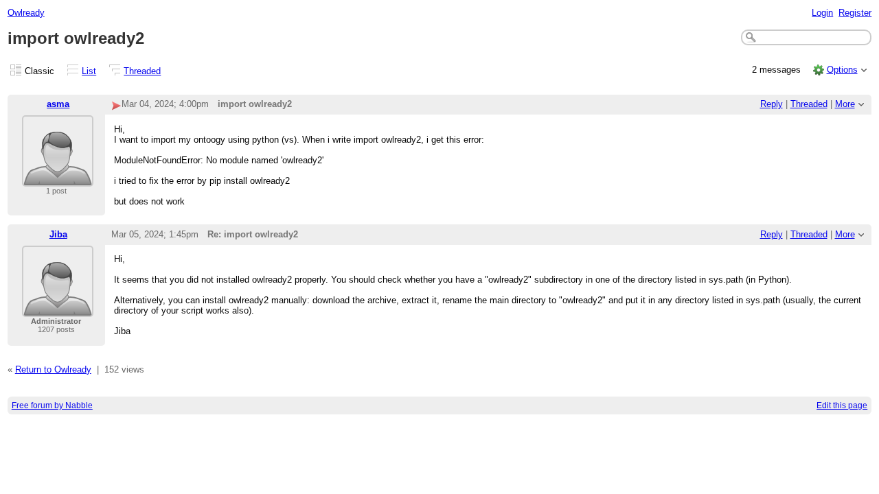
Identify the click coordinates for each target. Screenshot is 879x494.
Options (842, 69)
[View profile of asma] (57, 178)
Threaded (142, 71)
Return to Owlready (53, 369)
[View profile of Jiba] (57, 308)
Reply (771, 104)
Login (822, 13)
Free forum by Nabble (52, 405)
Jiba (58, 234)
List (89, 71)
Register (854, 13)
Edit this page (842, 405)
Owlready (26, 13)
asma (58, 104)
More (845, 104)
